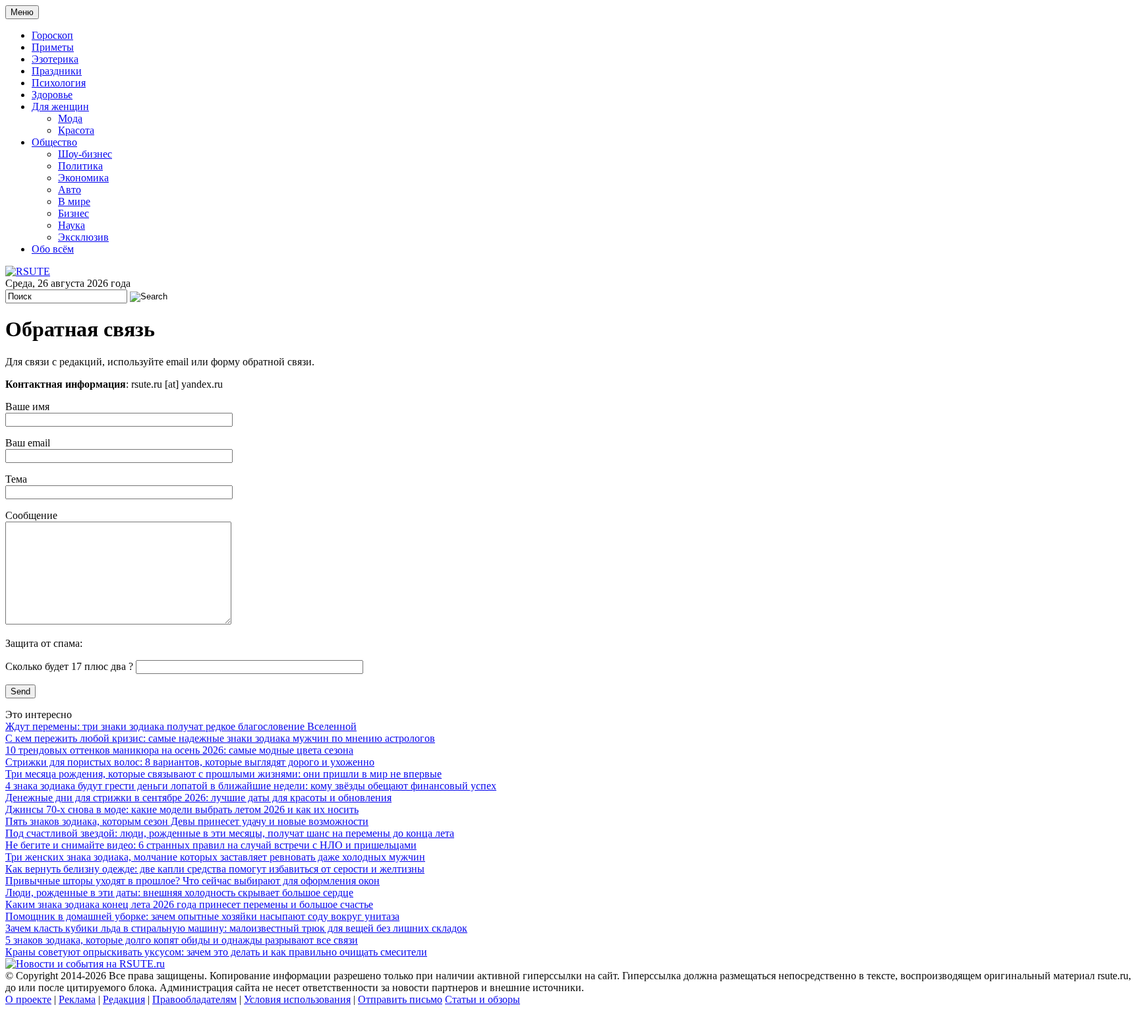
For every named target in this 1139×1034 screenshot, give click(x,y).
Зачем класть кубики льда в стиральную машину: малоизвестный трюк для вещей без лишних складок (236, 928)
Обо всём (53, 249)
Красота (76, 130)
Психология (59, 82)
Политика (80, 165)
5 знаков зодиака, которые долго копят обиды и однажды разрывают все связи (181, 940)
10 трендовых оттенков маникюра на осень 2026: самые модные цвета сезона (179, 750)
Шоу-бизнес (85, 154)
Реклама (77, 999)
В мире (74, 201)
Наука (71, 225)
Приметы (53, 47)
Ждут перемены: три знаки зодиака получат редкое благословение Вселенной (181, 726)
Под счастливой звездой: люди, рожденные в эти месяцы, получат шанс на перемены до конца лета (229, 833)
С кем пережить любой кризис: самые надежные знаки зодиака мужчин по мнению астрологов (220, 738)
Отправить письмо (400, 999)
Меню (22, 12)
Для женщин (60, 106)
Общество (54, 142)
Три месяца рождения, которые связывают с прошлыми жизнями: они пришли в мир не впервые (223, 773)
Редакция (124, 999)
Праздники (57, 70)
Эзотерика (55, 59)
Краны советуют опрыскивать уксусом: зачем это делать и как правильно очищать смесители (216, 952)
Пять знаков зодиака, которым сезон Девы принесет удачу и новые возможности (186, 821)
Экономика (83, 177)
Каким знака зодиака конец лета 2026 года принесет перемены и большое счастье (189, 904)
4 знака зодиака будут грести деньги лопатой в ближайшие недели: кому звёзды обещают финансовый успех (250, 785)
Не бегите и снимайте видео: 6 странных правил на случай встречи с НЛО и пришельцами (211, 845)
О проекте (28, 999)
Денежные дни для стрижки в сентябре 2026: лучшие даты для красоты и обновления (198, 797)
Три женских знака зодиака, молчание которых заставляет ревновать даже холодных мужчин (215, 857)
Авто (69, 189)
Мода (70, 118)
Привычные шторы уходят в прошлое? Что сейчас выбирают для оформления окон (192, 880)
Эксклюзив (83, 237)
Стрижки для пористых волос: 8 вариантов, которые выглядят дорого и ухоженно (189, 762)
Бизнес (73, 213)
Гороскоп (52, 35)
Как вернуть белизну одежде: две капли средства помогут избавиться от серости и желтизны (214, 868)
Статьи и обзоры (482, 999)
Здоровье (52, 94)
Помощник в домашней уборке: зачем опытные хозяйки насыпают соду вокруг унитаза (202, 916)
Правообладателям (194, 999)
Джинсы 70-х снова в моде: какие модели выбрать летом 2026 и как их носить (182, 809)
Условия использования (297, 999)
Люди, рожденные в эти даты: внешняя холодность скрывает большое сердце (179, 892)
